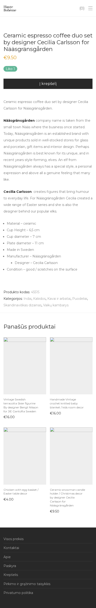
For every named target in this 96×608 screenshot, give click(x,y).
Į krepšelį (48, 83)
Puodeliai (79, 299)
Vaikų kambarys (56, 305)
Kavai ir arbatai (59, 299)
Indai (27, 299)
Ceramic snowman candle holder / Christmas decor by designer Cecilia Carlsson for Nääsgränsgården (67, 497)
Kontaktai (11, 548)
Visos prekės (13, 539)
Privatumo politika (18, 593)
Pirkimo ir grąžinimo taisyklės (26, 584)
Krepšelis (10, 575)
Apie (7, 557)
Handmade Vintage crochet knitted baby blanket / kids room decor (67, 403)
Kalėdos (39, 299)
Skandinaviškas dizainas (22, 305)
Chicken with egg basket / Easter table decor (20, 491)
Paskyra (9, 566)
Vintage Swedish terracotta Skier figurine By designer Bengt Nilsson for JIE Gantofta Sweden (20, 405)
